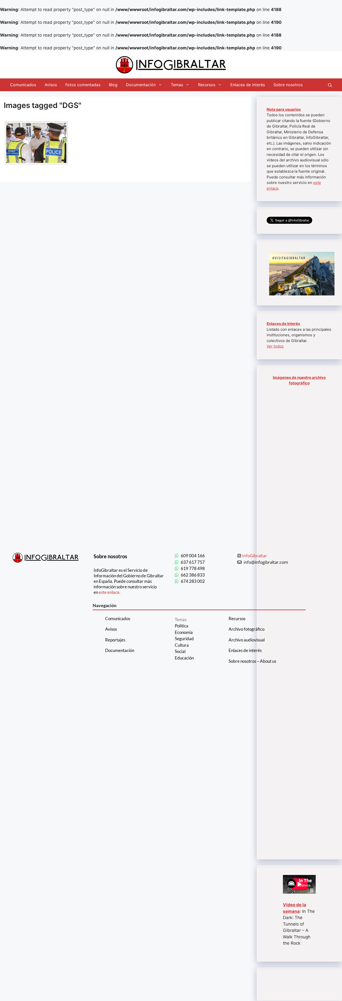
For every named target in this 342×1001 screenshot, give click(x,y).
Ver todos (275, 346)
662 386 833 (193, 575)
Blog (113, 84)
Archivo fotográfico (246, 629)
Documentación (141, 84)
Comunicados (23, 84)
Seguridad (184, 638)
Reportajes (115, 639)
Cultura (182, 645)
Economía (184, 632)
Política (181, 625)
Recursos (206, 84)
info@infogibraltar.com (266, 562)
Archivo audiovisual (247, 639)
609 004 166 (193, 555)
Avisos (51, 84)
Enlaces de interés (247, 84)
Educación (184, 657)
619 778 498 (193, 568)
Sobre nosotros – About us (252, 661)
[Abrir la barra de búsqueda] (330, 85)
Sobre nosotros (288, 84)
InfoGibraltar (254, 556)
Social (180, 651)
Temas (177, 84)
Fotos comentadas (82, 84)
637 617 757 (193, 562)
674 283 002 (193, 581)
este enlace (109, 592)
